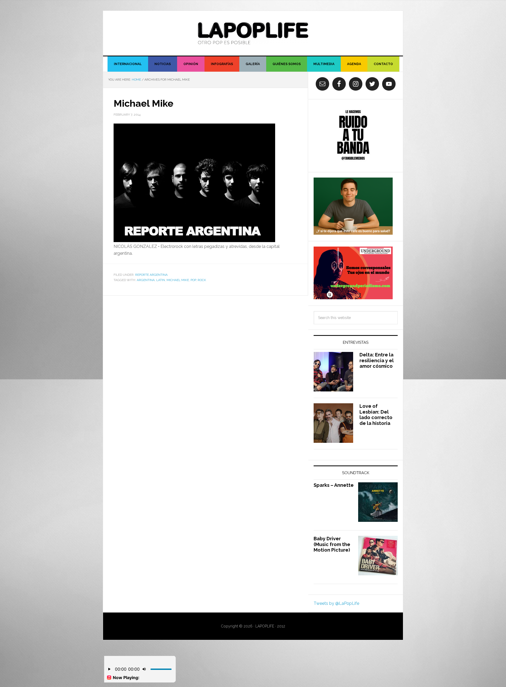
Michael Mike (143, 103)
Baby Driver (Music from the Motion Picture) (332, 544)
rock (202, 280)
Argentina (146, 280)
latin (160, 280)
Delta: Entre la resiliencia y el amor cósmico (376, 360)
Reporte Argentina (151, 275)
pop (193, 280)
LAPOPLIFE (253, 33)
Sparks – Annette (334, 485)
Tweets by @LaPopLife (336, 603)
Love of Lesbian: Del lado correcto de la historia (375, 414)
